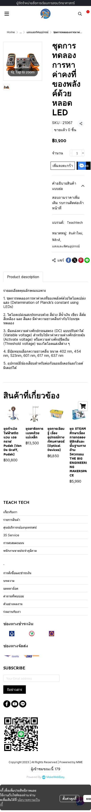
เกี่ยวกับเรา (10, 512)
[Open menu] (6, 13)
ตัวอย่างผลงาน (13, 604)
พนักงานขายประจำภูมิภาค (20, 550)
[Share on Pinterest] (80, 260)
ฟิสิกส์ (56, 240)
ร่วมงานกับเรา (12, 611)
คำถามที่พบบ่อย (13, 596)
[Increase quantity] (83, 153)
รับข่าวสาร (14, 689)
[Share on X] (74, 260)
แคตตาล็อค (10, 588)
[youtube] (14, 703)
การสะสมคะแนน (13, 543)
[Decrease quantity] (71, 153)
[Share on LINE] (87, 260)
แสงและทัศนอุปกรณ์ (37, 32)
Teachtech (75, 222)
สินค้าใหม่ (76, 233)
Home (11, 32)
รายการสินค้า (11, 520)
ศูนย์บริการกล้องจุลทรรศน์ (20, 527)
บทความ (8, 581)
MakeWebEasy (55, 777)
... (21, 32)
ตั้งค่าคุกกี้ (69, 799)
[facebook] (6, 703)
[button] (80, 14)
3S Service (11, 535)
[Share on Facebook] (68, 260)
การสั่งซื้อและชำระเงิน (17, 573)
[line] (22, 703)
